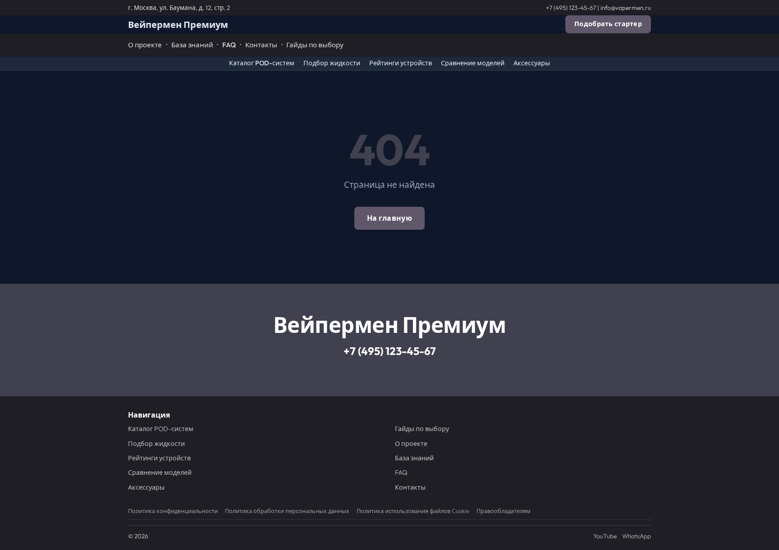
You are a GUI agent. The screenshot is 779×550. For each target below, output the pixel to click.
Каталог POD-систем (261, 63)
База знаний (192, 45)
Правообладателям (504, 510)
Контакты (261, 45)
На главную (389, 218)
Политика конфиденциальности (173, 510)
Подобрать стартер (608, 24)
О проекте (145, 45)
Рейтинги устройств (400, 63)
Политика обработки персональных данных (287, 510)
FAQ (229, 45)
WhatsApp (636, 536)
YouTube (605, 536)
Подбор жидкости (331, 63)
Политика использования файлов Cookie (413, 510)
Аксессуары (531, 63)
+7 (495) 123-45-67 (571, 8)
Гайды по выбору (315, 45)
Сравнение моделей (472, 63)
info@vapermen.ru (625, 8)
